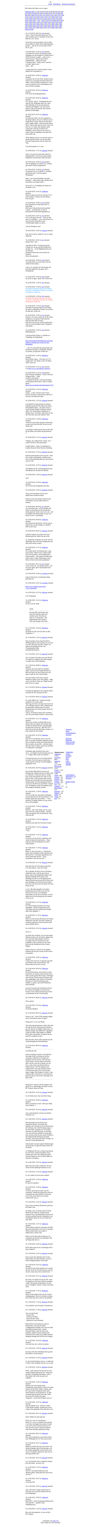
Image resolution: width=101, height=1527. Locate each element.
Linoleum (57, 772)
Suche (68, 757)
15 (59, 11)
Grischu (56, 777)
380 (53, 24)
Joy (43, 506)
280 (54, 20)
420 (45, 26)
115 (44, 15)
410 (38, 26)
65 (50, 13)
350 (30, 24)
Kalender (68, 735)
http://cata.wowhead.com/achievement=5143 (39, 385)
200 (30, 19)
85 (62, 13)
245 (26, 20)
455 (34, 27)
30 (29, 13)
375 (49, 24)
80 (59, 13)
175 (49, 17)
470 (45, 27)
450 (30, 27)
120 (47, 15)
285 (58, 20)
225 (49, 19)
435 (56, 26)
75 (56, 13)
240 (60, 19)
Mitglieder (69, 740)
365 (41, 24)
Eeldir (56, 795)
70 (53, 13)
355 (34, 24)
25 (26, 13)
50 (41, 13)
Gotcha (56, 770)
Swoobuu (45, 573)
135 (58, 15)
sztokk (56, 775)
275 (51, 20)
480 (53, 27)
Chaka (56, 797)
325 (49, 22)
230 (53, 19)
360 (38, 24)
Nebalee (56, 779)
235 (56, 19)
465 (41, 27)
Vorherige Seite (30, 11)
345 (26, 24)
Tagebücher (69, 752)
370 (45, 24)
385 (56, 24)
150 (30, 17)
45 (38, 13)
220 (45, 19)
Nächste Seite (29, 29)
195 (26, 19)
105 (36, 15)
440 (60, 26)
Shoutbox (69, 729)
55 (44, 13)
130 (55, 15)
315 (41, 22)
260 (38, 20)
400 (30, 26)
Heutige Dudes (70, 782)
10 (56, 11)
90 (26, 15)
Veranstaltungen (71, 733)
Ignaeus (56, 781)
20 (62, 11)
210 (38, 19)
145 (26, 17)
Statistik (68, 764)
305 (34, 22)
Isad (55, 798)
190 (60, 17)
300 (30, 22)
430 (53, 26)
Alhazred (44, 150)
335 (56, 22)
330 (53, 22)
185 (56, 17)
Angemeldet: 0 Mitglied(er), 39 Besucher (70, 776)
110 (40, 15)
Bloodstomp (58, 788)
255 (34, 20)
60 (47, 13)
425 (49, 26)
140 (62, 15)
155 (34, 17)
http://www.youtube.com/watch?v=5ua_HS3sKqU (36, 587)
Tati (55, 784)
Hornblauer (57, 766)
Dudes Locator (70, 742)
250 (30, 20)
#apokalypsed (70, 743)
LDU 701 (55, 1521)
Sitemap (68, 763)
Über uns (68, 738)
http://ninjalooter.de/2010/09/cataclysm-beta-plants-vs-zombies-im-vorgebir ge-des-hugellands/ (39, 342)
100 (32, 15)
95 (29, 15)
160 (38, 17)
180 (53, 17)
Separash (57, 791)
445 (26, 27)
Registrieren (57, 4)
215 (41, 19)
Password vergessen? (68, 4)
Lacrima (56, 782)
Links (67, 761)
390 (60, 24)
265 (43, 20)
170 (45, 17)
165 (41, 17)
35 (32, 13)
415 (41, 26)
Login (50, 4)
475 (49, 27)
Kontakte (68, 756)
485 (56, 27)
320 (45, 22)
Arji (43, 33)
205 (34, 19)
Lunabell (57, 786)
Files (67, 759)
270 (47, 20)
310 (38, 22)
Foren (67, 731)
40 (35, 13)
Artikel (68, 754)
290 (62, 20)
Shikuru (56, 793)
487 (60, 27)
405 (34, 26)
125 (51, 15)
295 (26, 22)
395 (26, 26)
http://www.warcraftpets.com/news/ (39, 368)
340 (60, 22)
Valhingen (45, 75)
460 (38, 27)
